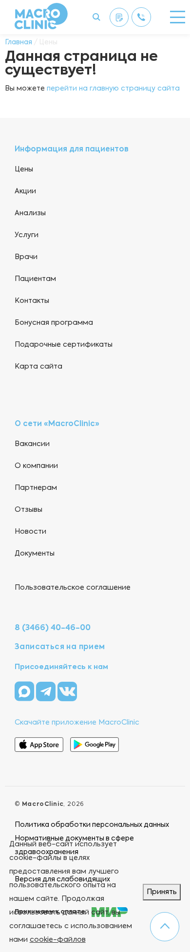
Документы (35, 553)
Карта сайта (38, 366)
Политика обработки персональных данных (92, 824)
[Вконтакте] (67, 691)
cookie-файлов (58, 939)
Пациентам (35, 279)
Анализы (30, 213)
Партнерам (36, 488)
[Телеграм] (46, 691)
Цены (24, 169)
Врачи (26, 257)
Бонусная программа (54, 322)
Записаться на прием (60, 647)
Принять (162, 892)
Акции (25, 191)
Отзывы (28, 509)
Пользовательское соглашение (73, 587)
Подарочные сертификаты (64, 344)
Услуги (26, 235)
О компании (36, 466)
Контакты (32, 301)
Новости (30, 531)
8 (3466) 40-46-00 (53, 628)
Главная (18, 42)
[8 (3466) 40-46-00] (141, 17)
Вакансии (32, 444)
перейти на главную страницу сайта (113, 88)
